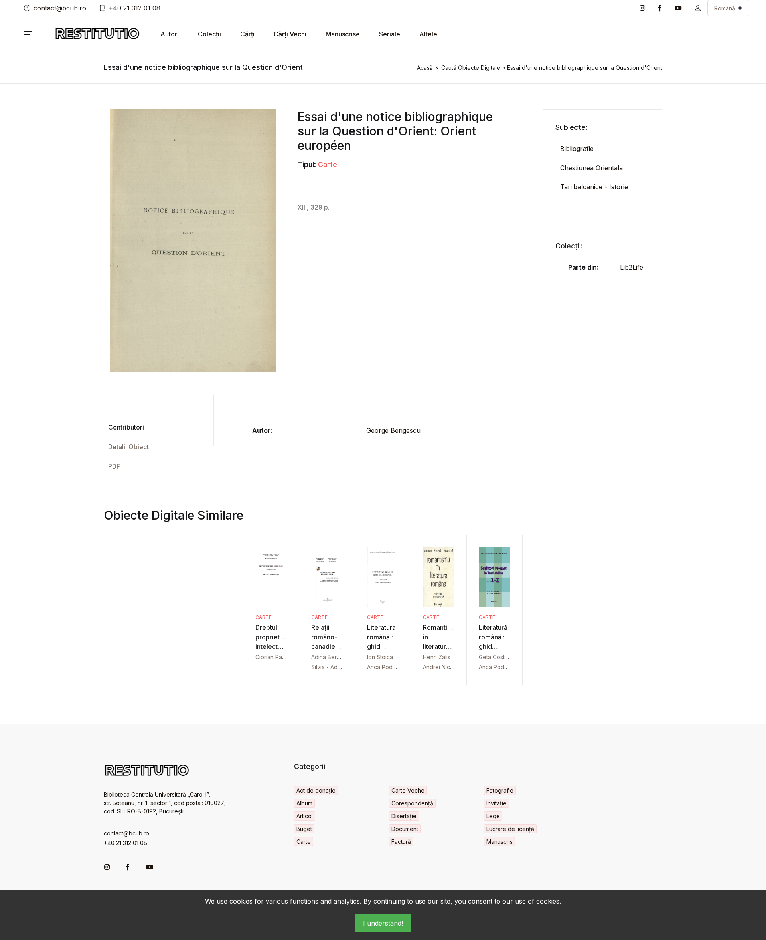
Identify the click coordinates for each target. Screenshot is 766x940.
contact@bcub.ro (60, 8)
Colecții (209, 34)
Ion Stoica (380, 657)
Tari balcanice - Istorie (594, 187)
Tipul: (307, 164)
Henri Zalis (436, 657)
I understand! (383, 923)
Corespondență (412, 803)
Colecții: (569, 246)
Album (304, 803)
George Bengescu (393, 430)
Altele (428, 34)
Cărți (247, 34)
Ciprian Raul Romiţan (282, 657)
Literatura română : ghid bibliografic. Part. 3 (385, 646)
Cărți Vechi (290, 34)
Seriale (389, 34)
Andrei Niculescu (445, 667)
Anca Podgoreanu (391, 667)
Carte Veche (407, 790)
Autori (169, 34)
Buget (304, 828)
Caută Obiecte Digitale (470, 67)
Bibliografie (577, 149)
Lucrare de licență (510, 828)
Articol (304, 816)
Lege (493, 816)
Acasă (425, 67)
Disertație (404, 816)
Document (404, 828)
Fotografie (499, 790)
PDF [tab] (114, 466)
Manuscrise (343, 34)
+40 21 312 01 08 (134, 8)
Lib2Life (631, 267)
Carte (327, 164)
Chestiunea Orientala (591, 168)
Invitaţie (496, 803)
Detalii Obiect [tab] (128, 447)
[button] (697, 8)
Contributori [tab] (126, 427)
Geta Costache (498, 657)
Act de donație (316, 790)
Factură (401, 841)
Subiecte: (571, 127)
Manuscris (499, 841)
